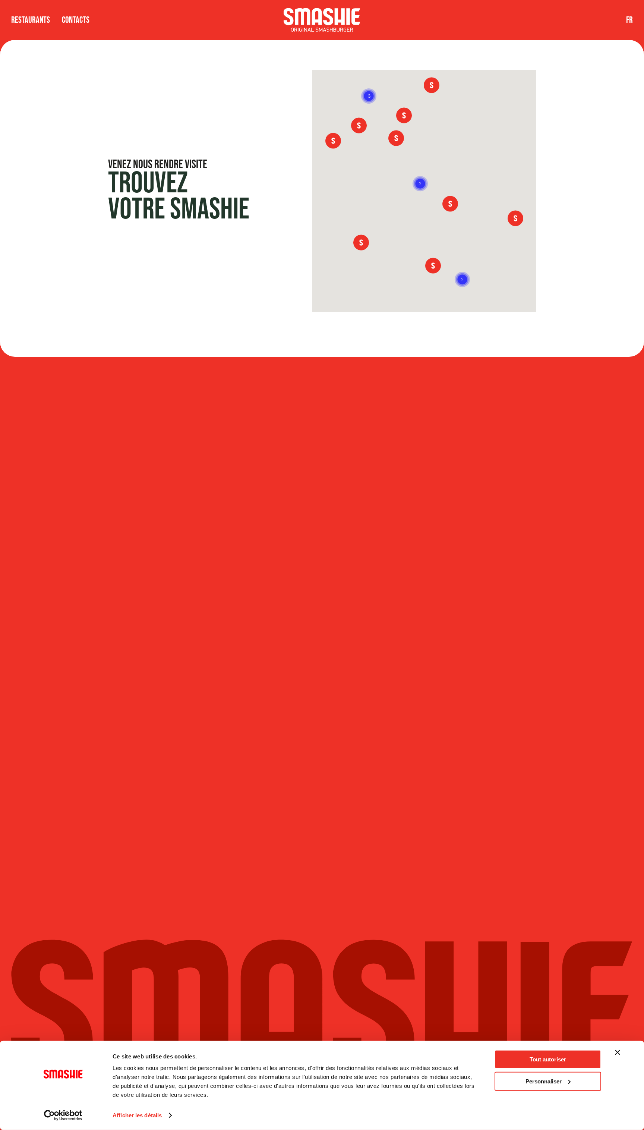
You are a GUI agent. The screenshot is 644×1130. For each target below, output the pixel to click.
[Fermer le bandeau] (617, 1052)
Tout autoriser (548, 1059)
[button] (462, 279)
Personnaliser (543, 1081)
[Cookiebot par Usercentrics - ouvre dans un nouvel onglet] (63, 1115)
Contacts (75, 20)
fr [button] (629, 20)
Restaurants (30, 20)
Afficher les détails (137, 1115)
